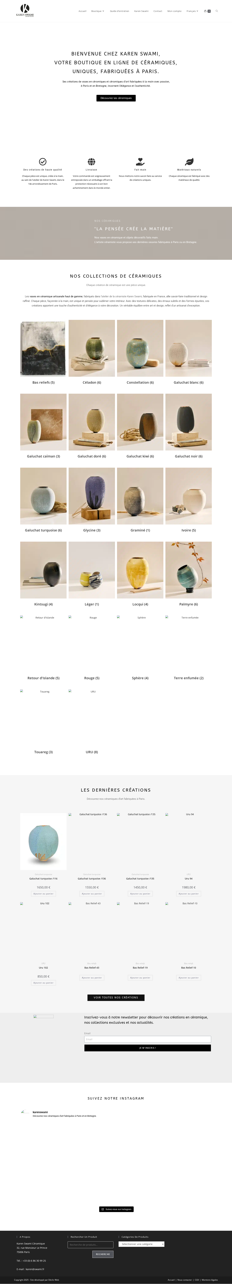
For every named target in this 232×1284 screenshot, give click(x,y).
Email (87, 1033)
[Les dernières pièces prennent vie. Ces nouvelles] (92, 1148)
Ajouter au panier (92, 977)
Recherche (103, 1254)
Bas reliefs (91, 963)
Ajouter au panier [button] (43, 893)
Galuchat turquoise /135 (140, 878)
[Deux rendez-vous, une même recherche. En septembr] (44, 1156)
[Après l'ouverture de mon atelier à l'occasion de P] (188, 1163)
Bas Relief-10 (188, 967)
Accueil (171, 1280)
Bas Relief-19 (140, 967)
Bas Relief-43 (91, 967)
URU (189, 874)
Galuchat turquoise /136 (92, 878)
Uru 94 (188, 878)
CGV (197, 1280)
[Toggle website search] (216, 11)
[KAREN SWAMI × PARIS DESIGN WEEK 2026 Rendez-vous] (140, 1137)
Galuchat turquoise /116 (43, 878)
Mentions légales (210, 1280)
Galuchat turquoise (43, 874)
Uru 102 (43, 967)
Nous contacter (184, 1280)
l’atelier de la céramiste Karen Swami (121, 296)
